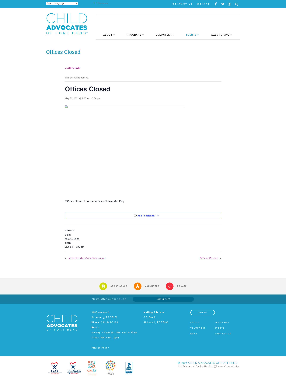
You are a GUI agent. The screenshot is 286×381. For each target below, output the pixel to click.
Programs (134, 35)
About (107, 35)
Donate (203, 4)
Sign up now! (163, 299)
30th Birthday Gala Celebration (86, 258)
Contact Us (182, 4)
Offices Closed (209, 258)
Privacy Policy (100, 347)
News (194, 334)
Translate (103, 3)
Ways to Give (220, 35)
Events (191, 35)
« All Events (72, 68)
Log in (202, 312)
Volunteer (164, 35)
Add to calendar (146, 215)
